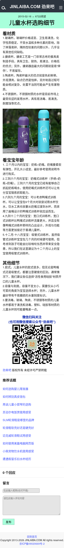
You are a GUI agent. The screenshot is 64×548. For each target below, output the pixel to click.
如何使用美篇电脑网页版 (18, 443)
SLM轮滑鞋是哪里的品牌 (18, 420)
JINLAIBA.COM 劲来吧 (32, 6)
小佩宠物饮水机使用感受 (18, 451)
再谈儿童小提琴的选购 (17, 404)
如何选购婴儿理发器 (15, 389)
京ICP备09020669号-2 (32, 543)
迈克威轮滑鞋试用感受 (17, 435)
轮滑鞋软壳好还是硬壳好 (18, 428)
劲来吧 (7, 370)
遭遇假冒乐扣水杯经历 (17, 459)
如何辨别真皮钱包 (14, 397)
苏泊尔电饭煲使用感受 (17, 412)
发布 (8, 522)
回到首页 (32, 536)
